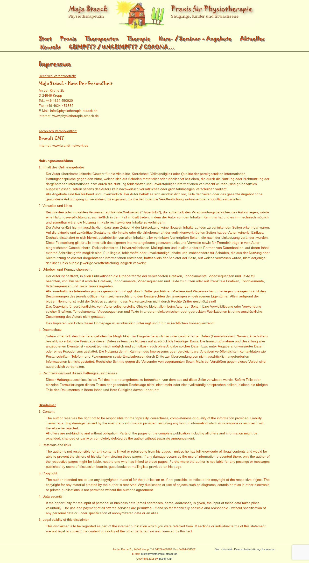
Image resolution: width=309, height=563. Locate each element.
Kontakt (50, 47)
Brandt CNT (166, 558)
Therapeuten (101, 38)
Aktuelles (252, 38)
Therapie (138, 38)
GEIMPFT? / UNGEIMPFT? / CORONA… (122, 47)
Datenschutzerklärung (247, 549)
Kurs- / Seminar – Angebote (195, 38)
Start (45, 38)
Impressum (268, 549)
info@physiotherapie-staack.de (159, 553)
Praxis (68, 38)
